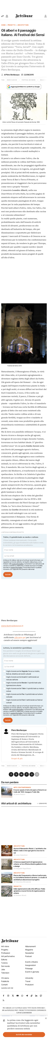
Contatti (4, 984)
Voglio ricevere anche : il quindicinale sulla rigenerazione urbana (23, 684)
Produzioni (29, 984)
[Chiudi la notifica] (46, 1018)
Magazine (29, 950)
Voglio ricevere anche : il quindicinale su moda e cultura (25, 689)
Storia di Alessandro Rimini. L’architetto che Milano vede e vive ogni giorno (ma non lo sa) (30, 851)
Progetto (12, 25)
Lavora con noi (7, 988)
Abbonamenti (30, 946)
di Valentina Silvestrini (22, 882)
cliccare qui (19, 637)
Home (3, 25)
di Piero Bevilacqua (11, 75)
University (29, 978)
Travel (27, 981)
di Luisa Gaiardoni (20, 855)
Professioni (5, 953)
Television (5, 973)
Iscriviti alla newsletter (24, 1034)
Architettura (23, 25)
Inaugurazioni (30, 965)
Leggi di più (43, 803)
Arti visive (5, 946)
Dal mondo (5, 966)
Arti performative (8, 956)
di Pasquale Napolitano (22, 868)
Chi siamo (5, 978)
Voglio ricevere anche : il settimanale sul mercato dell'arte (22, 678)
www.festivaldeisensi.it (12, 626)
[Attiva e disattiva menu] (2, 16)
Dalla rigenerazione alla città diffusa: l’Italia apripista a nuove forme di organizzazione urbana (29, 891)
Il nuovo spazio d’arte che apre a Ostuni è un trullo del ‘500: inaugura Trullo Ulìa (30, 791)
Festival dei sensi (28, 80)
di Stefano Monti (20, 895)
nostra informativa (18, 564)
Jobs (3, 969)
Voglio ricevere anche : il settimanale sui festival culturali (24, 701)
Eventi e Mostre (31, 962)
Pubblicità (5, 981)
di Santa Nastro (19, 794)
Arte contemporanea (22, 787)
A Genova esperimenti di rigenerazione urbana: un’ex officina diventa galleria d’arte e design (30, 864)
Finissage (29, 968)
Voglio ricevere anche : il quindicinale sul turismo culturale (24, 695)
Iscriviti (7, 574)
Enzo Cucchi (12, 80)
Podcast (28, 956)
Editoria (4, 959)
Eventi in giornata (32, 972)
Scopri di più (17, 758)
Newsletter (29, 953)
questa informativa (16, 567)
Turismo (4, 963)
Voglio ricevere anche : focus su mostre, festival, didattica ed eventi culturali (23, 672)
